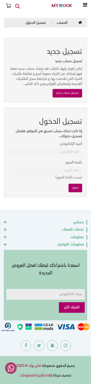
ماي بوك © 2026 (28, 366)
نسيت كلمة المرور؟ (68, 177)
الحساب (62, 23)
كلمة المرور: (73, 162)
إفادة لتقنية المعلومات (36, 375)
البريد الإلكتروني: (70, 144)
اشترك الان (72, 307)
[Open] (85, 5)
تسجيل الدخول (36, 23)
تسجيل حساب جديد (67, 92)
